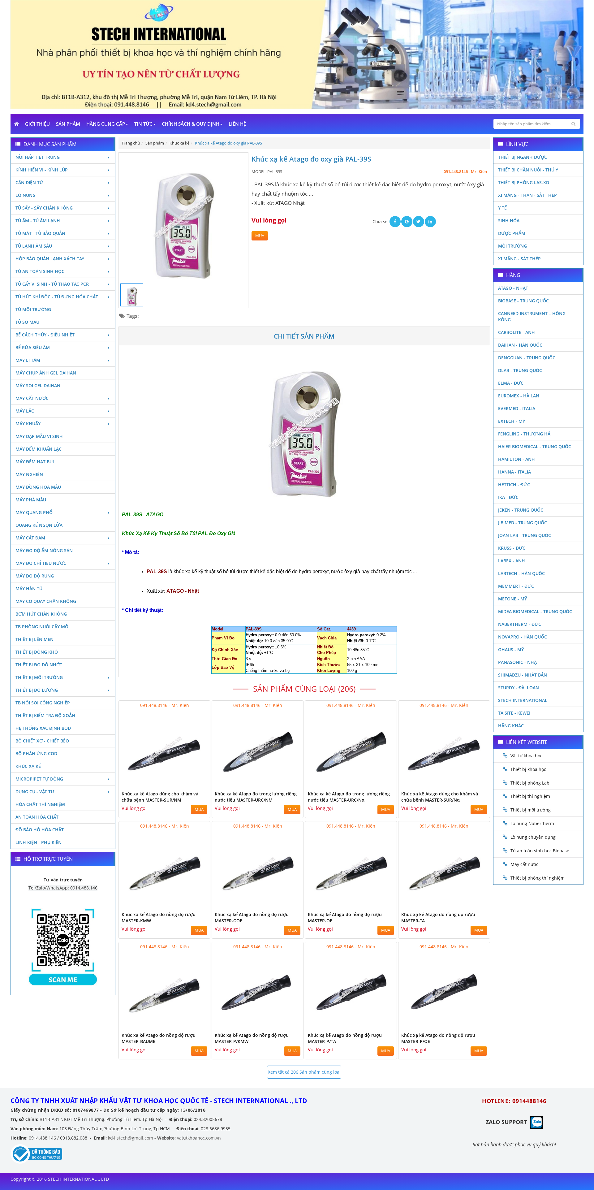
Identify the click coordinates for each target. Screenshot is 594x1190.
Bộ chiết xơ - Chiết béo (42, 741)
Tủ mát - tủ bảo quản (40, 233)
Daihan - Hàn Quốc (520, 345)
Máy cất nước (32, 398)
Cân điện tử (29, 182)
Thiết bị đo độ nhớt (38, 665)
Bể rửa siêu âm (32, 347)
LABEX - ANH (511, 561)
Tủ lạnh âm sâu (33, 246)
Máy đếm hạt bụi (34, 462)
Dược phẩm (511, 233)
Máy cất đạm (30, 538)
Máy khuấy (28, 423)
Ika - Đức (508, 497)
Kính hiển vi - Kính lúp (41, 170)
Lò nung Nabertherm (532, 823)
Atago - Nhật (513, 288)
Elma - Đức (510, 383)
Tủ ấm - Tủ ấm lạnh (37, 220)
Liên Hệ (237, 124)
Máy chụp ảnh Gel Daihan (45, 373)
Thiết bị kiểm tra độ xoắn (45, 715)
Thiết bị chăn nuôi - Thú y (528, 170)
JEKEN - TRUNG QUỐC (520, 510)
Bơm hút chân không (41, 614)
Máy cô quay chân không (45, 601)
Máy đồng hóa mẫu (38, 487)
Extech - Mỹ (511, 421)
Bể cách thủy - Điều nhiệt (45, 335)
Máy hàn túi (29, 588)
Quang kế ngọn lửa (38, 525)
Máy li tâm (27, 360)
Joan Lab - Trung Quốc (524, 535)
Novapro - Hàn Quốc (522, 637)
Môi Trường (512, 246)
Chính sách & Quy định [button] (190, 124)
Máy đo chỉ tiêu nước (40, 563)
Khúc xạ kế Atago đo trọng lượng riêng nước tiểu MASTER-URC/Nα (349, 797)
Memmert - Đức (516, 586)
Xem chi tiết (193, 783)
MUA (259, 235)
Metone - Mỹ (512, 599)
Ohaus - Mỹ (511, 649)
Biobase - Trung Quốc (523, 301)
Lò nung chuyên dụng (533, 837)
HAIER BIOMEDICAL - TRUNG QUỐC (534, 446)
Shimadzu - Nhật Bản (522, 675)
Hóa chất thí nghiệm (40, 804)
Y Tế (502, 208)
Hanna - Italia (514, 472)
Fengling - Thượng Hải (525, 434)
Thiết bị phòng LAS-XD (523, 182)
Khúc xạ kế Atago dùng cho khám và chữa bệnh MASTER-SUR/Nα (439, 797)
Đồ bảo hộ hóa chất (39, 830)
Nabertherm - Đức (519, 624)
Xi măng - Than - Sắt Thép (527, 195)
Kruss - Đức (511, 548)
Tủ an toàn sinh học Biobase (539, 851)
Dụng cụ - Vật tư (34, 791)
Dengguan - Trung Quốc (526, 358)
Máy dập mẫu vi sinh (39, 436)
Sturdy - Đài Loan (518, 687)
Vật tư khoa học (526, 756)
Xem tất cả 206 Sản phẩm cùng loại (304, 1072)
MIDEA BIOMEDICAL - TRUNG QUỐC (535, 611)
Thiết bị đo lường (36, 690)
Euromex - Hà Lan (518, 396)
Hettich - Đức (514, 484)
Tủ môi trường (33, 309)
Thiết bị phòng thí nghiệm (537, 878)
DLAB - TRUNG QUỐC (520, 370)
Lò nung (25, 195)
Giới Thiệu (37, 124)
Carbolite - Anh (516, 332)
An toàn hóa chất (36, 817)
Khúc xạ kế (28, 766)
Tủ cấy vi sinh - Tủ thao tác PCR (52, 284)
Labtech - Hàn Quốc (521, 573)
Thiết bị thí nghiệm (530, 796)
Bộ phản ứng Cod (36, 753)
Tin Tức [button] (143, 124)
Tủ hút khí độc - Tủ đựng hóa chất (56, 297)
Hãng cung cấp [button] (105, 124)
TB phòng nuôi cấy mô (41, 627)
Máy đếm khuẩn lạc (38, 449)
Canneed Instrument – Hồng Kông (532, 316)
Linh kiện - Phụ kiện (38, 842)
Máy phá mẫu (30, 500)
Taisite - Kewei (514, 713)
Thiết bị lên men (34, 639)
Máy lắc (24, 411)
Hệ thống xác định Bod (43, 728)
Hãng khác (511, 726)
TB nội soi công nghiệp (42, 703)
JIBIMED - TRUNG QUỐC (522, 523)
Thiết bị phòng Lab (529, 783)
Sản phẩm (68, 124)
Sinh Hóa (508, 220)
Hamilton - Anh (516, 459)
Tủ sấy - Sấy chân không (44, 208)
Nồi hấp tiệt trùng (37, 157)
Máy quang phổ (34, 512)
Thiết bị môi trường (39, 677)
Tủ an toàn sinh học (39, 271)
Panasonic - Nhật (518, 662)
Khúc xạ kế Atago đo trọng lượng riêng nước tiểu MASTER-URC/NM (256, 797)
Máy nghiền (29, 474)
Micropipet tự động (39, 779)
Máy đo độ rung (34, 576)
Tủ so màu (27, 322)
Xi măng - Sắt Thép (519, 259)
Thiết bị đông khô (36, 652)
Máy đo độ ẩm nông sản (44, 550)
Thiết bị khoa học (528, 769)
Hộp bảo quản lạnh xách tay (49, 259)
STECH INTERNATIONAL (522, 700)
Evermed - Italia (516, 408)
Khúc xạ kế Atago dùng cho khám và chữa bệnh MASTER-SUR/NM (160, 797)
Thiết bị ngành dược (522, 157)
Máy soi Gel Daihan (37, 385)
